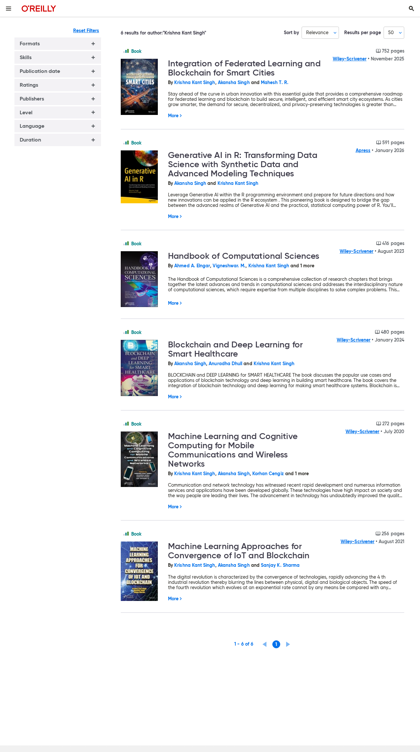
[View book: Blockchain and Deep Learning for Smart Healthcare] (142, 368)
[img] (126, 51)
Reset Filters (86, 30)
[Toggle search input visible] (411, 8)
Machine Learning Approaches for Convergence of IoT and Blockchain (238, 551)
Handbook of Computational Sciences (243, 256)
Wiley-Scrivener (350, 59)
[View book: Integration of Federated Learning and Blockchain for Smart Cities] (142, 87)
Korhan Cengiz (268, 473)
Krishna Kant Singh (194, 82)
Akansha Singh (234, 82)
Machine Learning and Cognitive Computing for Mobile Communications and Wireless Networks (233, 450)
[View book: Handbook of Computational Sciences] (142, 279)
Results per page (362, 32)
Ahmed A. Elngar (192, 266)
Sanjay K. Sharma (280, 565)
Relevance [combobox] (317, 32)
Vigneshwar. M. (229, 266)
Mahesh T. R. (274, 82)
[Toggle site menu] (8, 8)
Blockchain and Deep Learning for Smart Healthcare (235, 349)
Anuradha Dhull (225, 363)
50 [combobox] (391, 32)
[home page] (39, 8)
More (173, 116)
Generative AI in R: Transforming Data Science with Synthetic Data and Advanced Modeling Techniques (242, 164)
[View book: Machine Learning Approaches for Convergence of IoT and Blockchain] (142, 572)
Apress (363, 150)
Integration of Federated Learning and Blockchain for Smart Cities (244, 68)
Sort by (291, 32)
